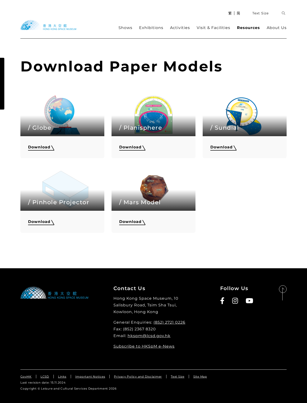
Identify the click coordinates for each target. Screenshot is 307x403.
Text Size (260, 13)
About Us (277, 27)
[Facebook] (222, 301)
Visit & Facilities (213, 27)
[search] (283, 13)
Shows (125, 27)
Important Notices (90, 376)
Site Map (200, 376)
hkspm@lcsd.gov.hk (149, 335)
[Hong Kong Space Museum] (48, 25)
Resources (248, 27)
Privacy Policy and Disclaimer (138, 376)
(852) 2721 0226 (169, 322)
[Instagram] (235, 301)
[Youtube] (250, 301)
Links (62, 376)
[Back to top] (283, 293)
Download (39, 147)
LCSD (45, 376)
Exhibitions (151, 27)
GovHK (26, 376)
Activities (180, 27)
